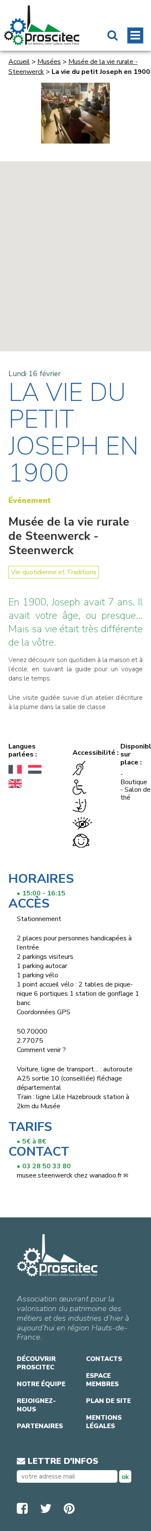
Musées (49, 61)
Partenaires (40, 1426)
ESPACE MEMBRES (102, 1379)
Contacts (104, 1359)
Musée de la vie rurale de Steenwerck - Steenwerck (68, 536)
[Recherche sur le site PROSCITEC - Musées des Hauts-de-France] (113, 36)
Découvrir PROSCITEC (36, 1363)
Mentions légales (104, 1421)
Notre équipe (41, 1384)
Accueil (19, 61)
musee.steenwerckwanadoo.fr (69, 1175)
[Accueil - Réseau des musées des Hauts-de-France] (41, 25)
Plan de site (108, 1401)
